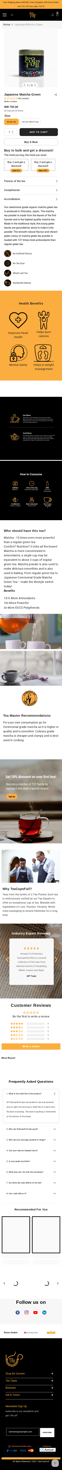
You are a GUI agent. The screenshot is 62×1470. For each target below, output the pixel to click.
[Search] (12, 15)
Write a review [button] (31, 1046)
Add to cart (39, 132)
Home (6, 24)
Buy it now (31, 142)
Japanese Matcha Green (22, 94)
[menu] (5, 15)
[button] (11, 98)
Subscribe (47, 1432)
